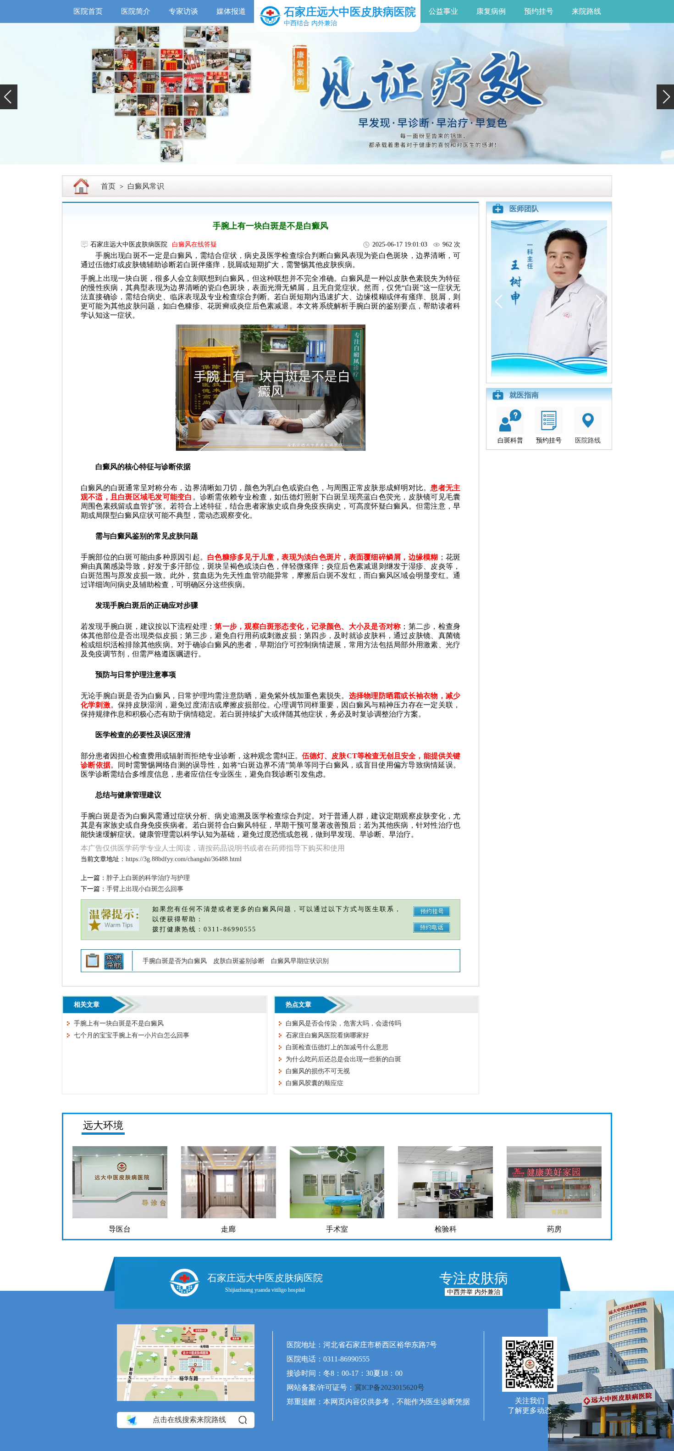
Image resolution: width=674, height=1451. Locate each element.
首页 (108, 186)
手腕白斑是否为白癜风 (175, 961)
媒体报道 (231, 11)
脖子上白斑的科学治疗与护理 (148, 877)
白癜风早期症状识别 (300, 961)
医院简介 (135, 11)
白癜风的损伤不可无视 (318, 1071)
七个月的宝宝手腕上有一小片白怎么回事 (131, 1035)
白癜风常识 (145, 186)
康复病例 (491, 11)
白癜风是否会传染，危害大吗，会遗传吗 (343, 1023)
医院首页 (88, 11)
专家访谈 (183, 11)
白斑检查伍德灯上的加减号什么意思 (337, 1047)
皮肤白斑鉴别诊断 (239, 961)
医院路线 (588, 440)
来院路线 (586, 11)
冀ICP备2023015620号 (389, 1387)
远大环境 (103, 1125)
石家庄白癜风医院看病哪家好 (327, 1035)
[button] (8, 96)
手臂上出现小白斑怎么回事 (144, 888)
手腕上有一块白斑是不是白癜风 (119, 1023)
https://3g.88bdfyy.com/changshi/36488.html (184, 859)
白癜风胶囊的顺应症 (314, 1083)
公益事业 (443, 11)
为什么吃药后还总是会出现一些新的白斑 (343, 1059)
